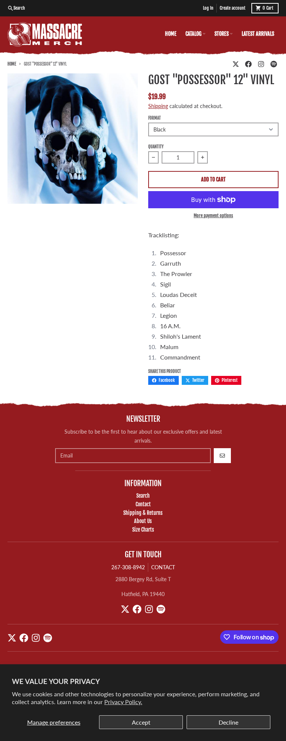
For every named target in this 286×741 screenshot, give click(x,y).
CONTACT (163, 567)
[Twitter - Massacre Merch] (236, 64)
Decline (228, 722)
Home (11, 64)
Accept (141, 722)
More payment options (213, 215)
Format (154, 118)
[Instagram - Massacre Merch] (261, 64)
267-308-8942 (128, 567)
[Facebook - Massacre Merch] (248, 64)
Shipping (158, 106)
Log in (208, 8)
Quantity (155, 146)
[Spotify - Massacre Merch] (274, 64)
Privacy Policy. (123, 701)
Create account (232, 8)
